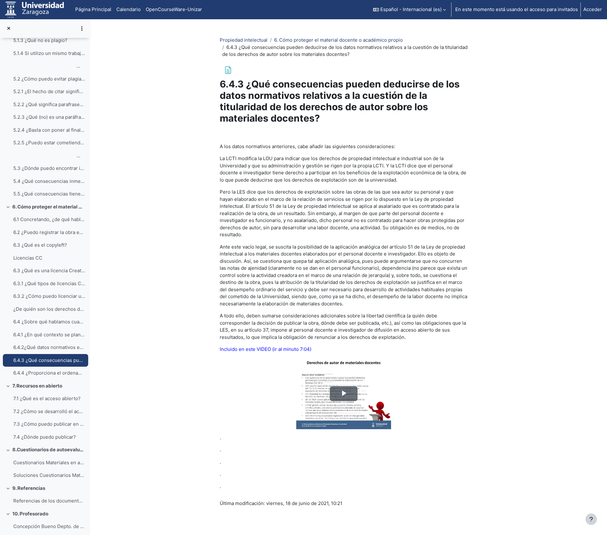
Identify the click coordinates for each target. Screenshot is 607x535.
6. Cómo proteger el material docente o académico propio (48, 207)
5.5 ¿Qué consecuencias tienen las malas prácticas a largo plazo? (49, 194)
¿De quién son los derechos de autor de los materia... (49, 309)
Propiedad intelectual (243, 40)
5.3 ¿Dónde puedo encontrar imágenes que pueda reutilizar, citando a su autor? (49, 168)
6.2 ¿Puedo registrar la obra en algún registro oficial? (49, 232)
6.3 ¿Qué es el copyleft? (40, 245)
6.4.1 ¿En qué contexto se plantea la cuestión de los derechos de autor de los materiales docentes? (49, 335)
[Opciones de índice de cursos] (82, 28)
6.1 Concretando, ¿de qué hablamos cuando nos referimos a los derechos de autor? (49, 219)
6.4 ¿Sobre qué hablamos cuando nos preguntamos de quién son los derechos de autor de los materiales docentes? (49, 322)
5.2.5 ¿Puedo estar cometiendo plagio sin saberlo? (49, 143)
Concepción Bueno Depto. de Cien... (49, 526)
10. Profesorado (30, 514)
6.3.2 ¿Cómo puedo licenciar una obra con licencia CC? (49, 296)
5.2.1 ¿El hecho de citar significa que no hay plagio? (49, 91)
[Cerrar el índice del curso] (9, 28)
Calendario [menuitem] (128, 9)
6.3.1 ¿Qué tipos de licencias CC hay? (49, 283)
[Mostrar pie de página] (591, 519)
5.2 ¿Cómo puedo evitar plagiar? (49, 79)
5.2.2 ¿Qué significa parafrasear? (49, 104)
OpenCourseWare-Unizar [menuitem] (174, 9)
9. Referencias (28, 488)
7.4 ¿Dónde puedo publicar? (44, 437)
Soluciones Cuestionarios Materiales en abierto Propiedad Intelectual (49, 475)
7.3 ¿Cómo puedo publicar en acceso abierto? (49, 424)
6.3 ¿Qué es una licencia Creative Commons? (49, 271)
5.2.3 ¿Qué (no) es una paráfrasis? (49, 117)
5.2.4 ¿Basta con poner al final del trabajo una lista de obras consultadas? (49, 130)
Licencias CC (27, 258)
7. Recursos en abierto (37, 386)
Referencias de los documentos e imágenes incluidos (49, 501)
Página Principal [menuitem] (93, 9)
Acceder (592, 9)
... (46, 66)
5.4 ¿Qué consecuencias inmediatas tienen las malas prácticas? (49, 181)
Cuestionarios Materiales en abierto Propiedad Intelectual (49, 463)
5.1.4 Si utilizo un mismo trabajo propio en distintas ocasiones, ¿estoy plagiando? (49, 53)
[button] (409, 9)
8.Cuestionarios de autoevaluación (48, 450)
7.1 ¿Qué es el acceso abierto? (47, 398)
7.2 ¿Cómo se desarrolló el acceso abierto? (49, 411)
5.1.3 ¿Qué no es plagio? (40, 40)
